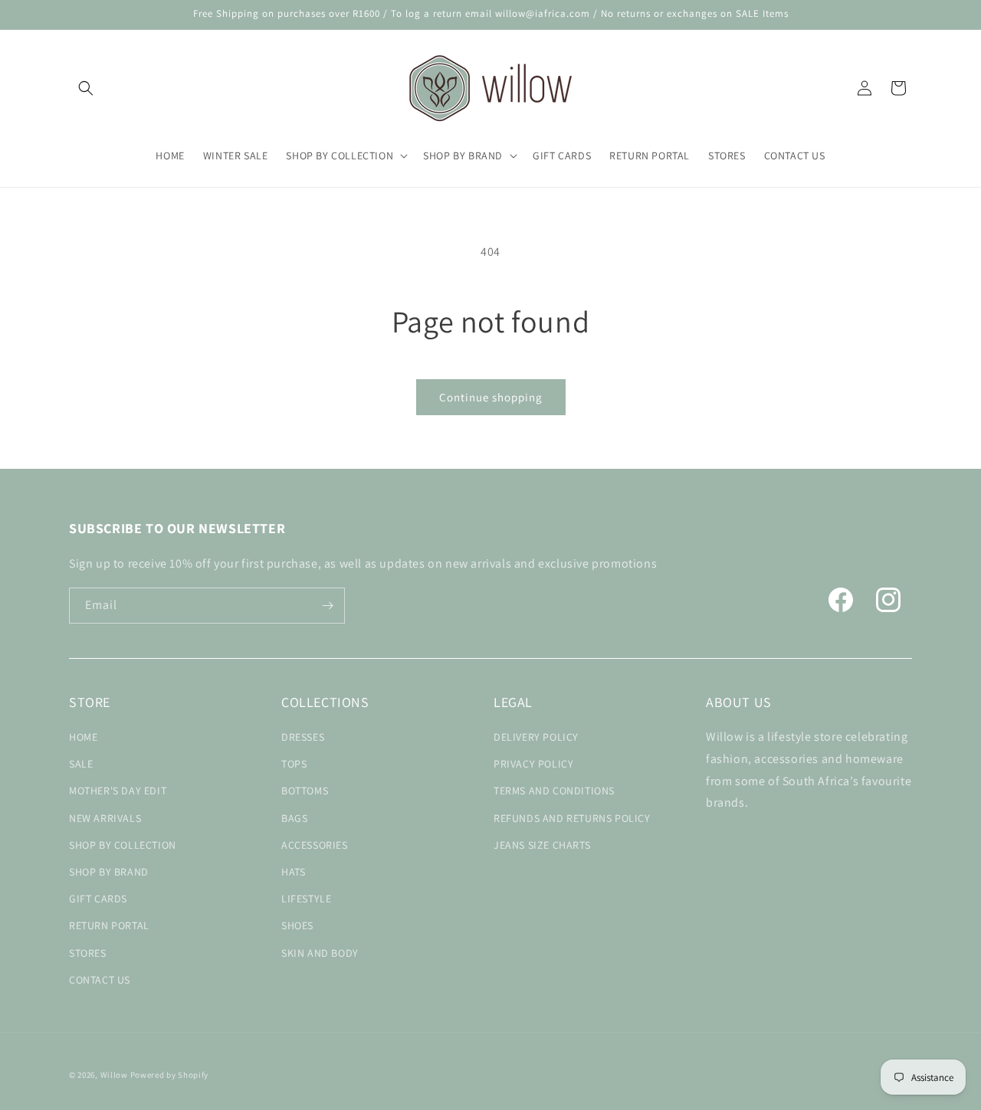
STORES (88, 953)
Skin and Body (320, 953)
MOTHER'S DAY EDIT (117, 790)
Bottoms (304, 790)
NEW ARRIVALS (105, 818)
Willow (114, 1074)
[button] (86, 88)
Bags (294, 818)
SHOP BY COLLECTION (122, 845)
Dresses (302, 737)
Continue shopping (491, 397)
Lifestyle (306, 898)
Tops (294, 764)
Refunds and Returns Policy (572, 818)
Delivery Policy (536, 737)
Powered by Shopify (169, 1074)
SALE (81, 764)
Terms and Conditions (554, 790)
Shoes (297, 925)
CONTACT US (99, 980)
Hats (293, 872)
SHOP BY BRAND (109, 872)
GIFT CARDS (98, 898)
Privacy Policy (533, 764)
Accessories (314, 845)
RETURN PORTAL (109, 925)
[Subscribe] (327, 606)
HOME (83, 737)
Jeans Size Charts (542, 845)
